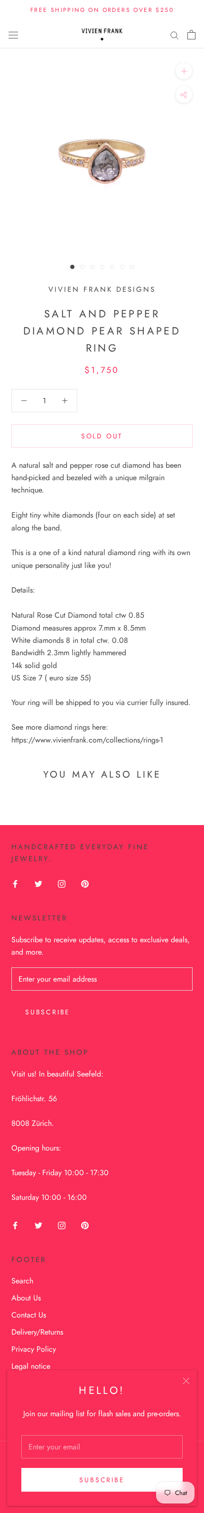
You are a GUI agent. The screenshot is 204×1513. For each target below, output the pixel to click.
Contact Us (28, 1314)
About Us (26, 1297)
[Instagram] (61, 883)
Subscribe (101, 1480)
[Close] (186, 1380)
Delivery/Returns (37, 1332)
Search (22, 1280)
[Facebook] (15, 883)
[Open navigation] (13, 34)
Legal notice (30, 1366)
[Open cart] (191, 34)
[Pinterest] (85, 883)
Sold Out (102, 436)
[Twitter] (38, 883)
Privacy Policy (33, 1349)
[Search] (174, 34)
